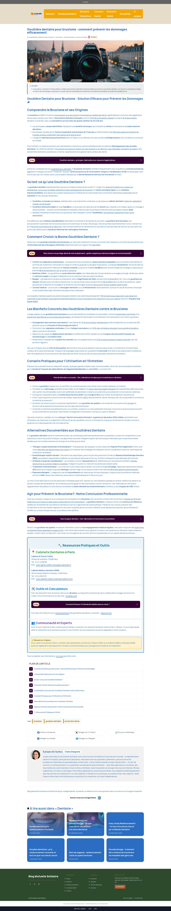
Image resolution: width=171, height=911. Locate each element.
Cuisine (68, 891)
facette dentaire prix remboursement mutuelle (41, 828)
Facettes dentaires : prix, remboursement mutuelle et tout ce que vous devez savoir (43, 852)
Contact (93, 888)
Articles (69, 882)
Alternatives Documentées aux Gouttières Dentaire (53, 701)
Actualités (125, 13)
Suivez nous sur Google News (83, 797)
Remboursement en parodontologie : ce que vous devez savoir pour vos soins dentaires (80, 825)
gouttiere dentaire (53, 721)
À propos (85, 2)
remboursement (62, 613)
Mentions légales (128, 898)
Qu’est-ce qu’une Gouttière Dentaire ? (48, 680)
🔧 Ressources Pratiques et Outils (47, 712)
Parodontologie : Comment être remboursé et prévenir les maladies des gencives (121, 852)
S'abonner (120, 886)
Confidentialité (138, 898)
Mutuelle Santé (111, 13)
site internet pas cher (77, 904)
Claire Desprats (72, 751)
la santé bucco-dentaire (61, 169)
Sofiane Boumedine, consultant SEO (97, 904)
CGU (95, 909)
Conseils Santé (98, 13)
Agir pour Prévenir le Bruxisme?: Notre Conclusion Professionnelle (58, 707)
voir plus (59, 656)
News (68, 879)
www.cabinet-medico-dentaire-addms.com (54, 579)
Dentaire (50, 13)
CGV (90, 909)
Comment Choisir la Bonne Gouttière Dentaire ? (51, 685)
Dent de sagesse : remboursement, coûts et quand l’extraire (85, 854)
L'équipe (93, 882)
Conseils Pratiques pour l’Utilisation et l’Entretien (52, 696)
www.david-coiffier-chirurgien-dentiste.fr (53, 565)
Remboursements (67, 13)
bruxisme (38, 721)
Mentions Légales (80, 909)
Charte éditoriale (96, 885)
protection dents (72, 721)
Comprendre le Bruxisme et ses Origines (49, 674)
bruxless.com (71, 596)
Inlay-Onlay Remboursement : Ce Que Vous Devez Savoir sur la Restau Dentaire (122, 826)
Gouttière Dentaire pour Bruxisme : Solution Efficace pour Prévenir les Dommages (64, 669)
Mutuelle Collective (85, 13)
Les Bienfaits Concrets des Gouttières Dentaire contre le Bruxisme (59, 690)
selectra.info (106, 613)
